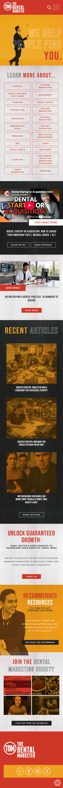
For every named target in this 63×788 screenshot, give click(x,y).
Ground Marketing (45, 110)
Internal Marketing (45, 118)
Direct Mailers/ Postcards (17, 95)
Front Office (45, 102)
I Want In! (31, 576)
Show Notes (18, 245)
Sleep (45, 143)
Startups (17, 160)
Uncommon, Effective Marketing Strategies (45, 159)
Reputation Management (45, 136)
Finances (17, 102)
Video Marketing (17, 171)
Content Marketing (45, 86)
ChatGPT (18, 86)
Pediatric (17, 136)
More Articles (31, 515)
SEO (18, 143)
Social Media (17, 150)
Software (45, 150)
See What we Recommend (40, 642)
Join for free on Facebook (31, 723)
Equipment (45, 95)
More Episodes (43, 245)
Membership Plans (18, 127)
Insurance (17, 119)
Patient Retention (45, 127)
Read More (31, 310)
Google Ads (18, 110)
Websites (45, 171)
